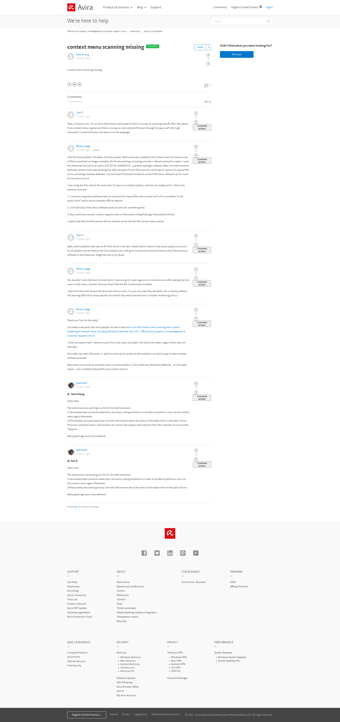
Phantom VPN (175, 652)
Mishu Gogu (83, 146)
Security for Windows (153, 31)
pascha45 (81, 383)
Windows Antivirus (130, 657)
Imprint (114, 714)
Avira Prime (73, 657)
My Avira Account (126, 695)
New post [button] (237, 54)
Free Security (74, 665)
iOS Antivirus (127, 668)
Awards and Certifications (130, 586)
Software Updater (126, 678)
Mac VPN (176, 661)
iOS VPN (175, 668)
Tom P (79, 112)
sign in (77, 507)
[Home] (79, 8)
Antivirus (121, 652)
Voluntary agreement (78, 612)
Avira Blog (73, 591)
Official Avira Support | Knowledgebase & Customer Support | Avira (96, 31)
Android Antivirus (130, 664)
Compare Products (77, 652)
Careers (121, 591)
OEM (233, 582)
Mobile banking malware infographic (137, 612)
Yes (208, 55)
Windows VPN (179, 657)
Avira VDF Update (77, 608)
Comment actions (202, 127)
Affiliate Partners (239, 586)
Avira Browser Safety (128, 687)
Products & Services (116, 7)
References (123, 595)
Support (155, 7)
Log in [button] (269, 7)
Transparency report (127, 617)
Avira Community (76, 595)
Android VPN (178, 664)
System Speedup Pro (229, 661)
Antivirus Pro (127, 671)
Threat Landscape (126, 608)
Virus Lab (72, 599)
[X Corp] (74, 84)
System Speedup (223, 652)
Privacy (126, 714)
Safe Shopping (124, 682)
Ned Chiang (82, 54)
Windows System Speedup (232, 657)
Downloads (73, 586)
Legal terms (141, 714)
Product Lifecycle (76, 604)
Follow (200, 47)
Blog (140, 7)
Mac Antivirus (127, 661)
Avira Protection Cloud (79, 617)
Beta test (121, 621)
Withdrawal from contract (166, 714)
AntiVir (120, 691)
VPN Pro (175, 671)
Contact (121, 599)
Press (119, 604)
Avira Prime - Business (194, 582)
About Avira (123, 582)
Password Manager (177, 678)
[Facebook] (69, 84)
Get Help (72, 582)
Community (220, 7)
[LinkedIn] (79, 84)
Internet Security (76, 661)
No (208, 64)
